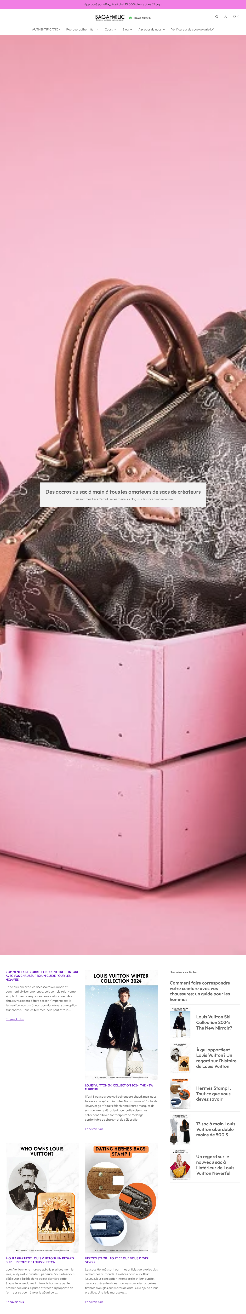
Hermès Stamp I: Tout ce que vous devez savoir (213, 1093)
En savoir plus (15, 1019)
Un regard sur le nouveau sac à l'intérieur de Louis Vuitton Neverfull (215, 1165)
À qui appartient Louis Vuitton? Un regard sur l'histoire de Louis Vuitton (40, 1260)
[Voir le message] (121, 1024)
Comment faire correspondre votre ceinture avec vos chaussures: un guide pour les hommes (42, 975)
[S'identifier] (225, 16)
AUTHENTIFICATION (46, 29)
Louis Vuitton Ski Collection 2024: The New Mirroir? (214, 1022)
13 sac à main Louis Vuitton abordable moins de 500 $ (215, 1129)
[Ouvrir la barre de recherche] (216, 16)
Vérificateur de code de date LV (192, 29)
